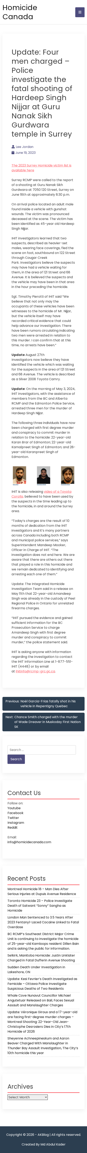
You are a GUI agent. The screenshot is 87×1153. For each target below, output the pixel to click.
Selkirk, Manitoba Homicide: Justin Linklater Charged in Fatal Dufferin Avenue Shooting (41, 958)
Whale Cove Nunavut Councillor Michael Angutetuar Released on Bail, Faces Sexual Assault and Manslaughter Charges (40, 1000)
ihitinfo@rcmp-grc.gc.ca (35, 671)
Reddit (12, 827)
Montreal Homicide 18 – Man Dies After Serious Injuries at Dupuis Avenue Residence (41, 891)
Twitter (13, 817)
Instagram (15, 822)
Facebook (15, 813)
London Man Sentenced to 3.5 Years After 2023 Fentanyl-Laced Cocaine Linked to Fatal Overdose (43, 922)
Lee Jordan (24, 146)
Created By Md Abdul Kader (44, 1144)
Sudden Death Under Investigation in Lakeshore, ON (36, 969)
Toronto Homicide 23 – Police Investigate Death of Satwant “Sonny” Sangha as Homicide (39, 905)
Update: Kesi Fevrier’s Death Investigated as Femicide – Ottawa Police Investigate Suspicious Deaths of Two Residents (42, 984)
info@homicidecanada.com (29, 842)
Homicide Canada (19, 12)
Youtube (14, 808)
